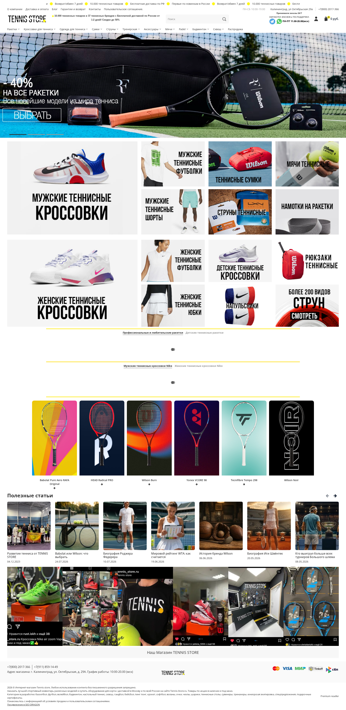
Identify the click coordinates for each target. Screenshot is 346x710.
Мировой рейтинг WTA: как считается (171, 555)
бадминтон (75, 694)
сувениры (227, 694)
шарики (195, 694)
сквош (109, 694)
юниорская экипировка (261, 694)
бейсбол (129, 694)
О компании (14, 9)
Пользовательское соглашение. (123, 9)
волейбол (62, 694)
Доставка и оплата (37, 9)
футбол (52, 694)
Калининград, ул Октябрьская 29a (291, 9)
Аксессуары (151, 29)
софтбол (161, 694)
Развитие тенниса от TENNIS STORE (27, 555)
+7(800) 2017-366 (328, 9)
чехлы (186, 694)
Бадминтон (199, 29)
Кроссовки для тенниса (38, 29)
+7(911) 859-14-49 (46, 667)
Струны (111, 29)
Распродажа (235, 29)
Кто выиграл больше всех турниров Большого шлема (315, 555)
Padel (182, 29)
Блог (54, 9)
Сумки (95, 29)
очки (179, 694)
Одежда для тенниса (72, 29)
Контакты (95, 9)
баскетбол (41, 694)
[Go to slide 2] (36, 134)
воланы (171, 694)
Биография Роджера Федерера (118, 555)
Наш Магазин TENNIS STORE (173, 652)
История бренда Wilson (216, 553)
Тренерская (130, 29)
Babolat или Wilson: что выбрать (71, 555)
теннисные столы (211, 694)
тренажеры (240, 694)
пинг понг (140, 694)
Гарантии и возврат (73, 9)
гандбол (118, 694)
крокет (151, 694)
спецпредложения (285, 694)
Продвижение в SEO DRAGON (23, 704)
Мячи (168, 29)
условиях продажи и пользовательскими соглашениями (77, 701)
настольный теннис (94, 694)
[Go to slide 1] (17, 134)
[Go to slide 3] (55, 134)
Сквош (217, 29)
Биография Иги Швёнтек (265, 553)
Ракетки (12, 29)
